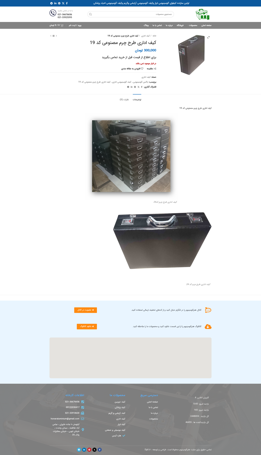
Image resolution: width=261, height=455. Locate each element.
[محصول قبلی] (56, 35)
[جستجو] (90, 14)
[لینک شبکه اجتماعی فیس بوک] (66, 3)
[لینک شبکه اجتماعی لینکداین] (55, 3)
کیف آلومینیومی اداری (121, 82)
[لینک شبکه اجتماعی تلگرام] (51, 3)
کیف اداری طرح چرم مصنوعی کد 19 (94, 82)
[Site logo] (202, 14)
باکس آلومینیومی (140, 82)
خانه (154, 35)
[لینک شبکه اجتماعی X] (63, 3)
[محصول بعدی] (50, 35)
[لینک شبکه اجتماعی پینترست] (59, 3)
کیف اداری (145, 35)
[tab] (137, 98)
